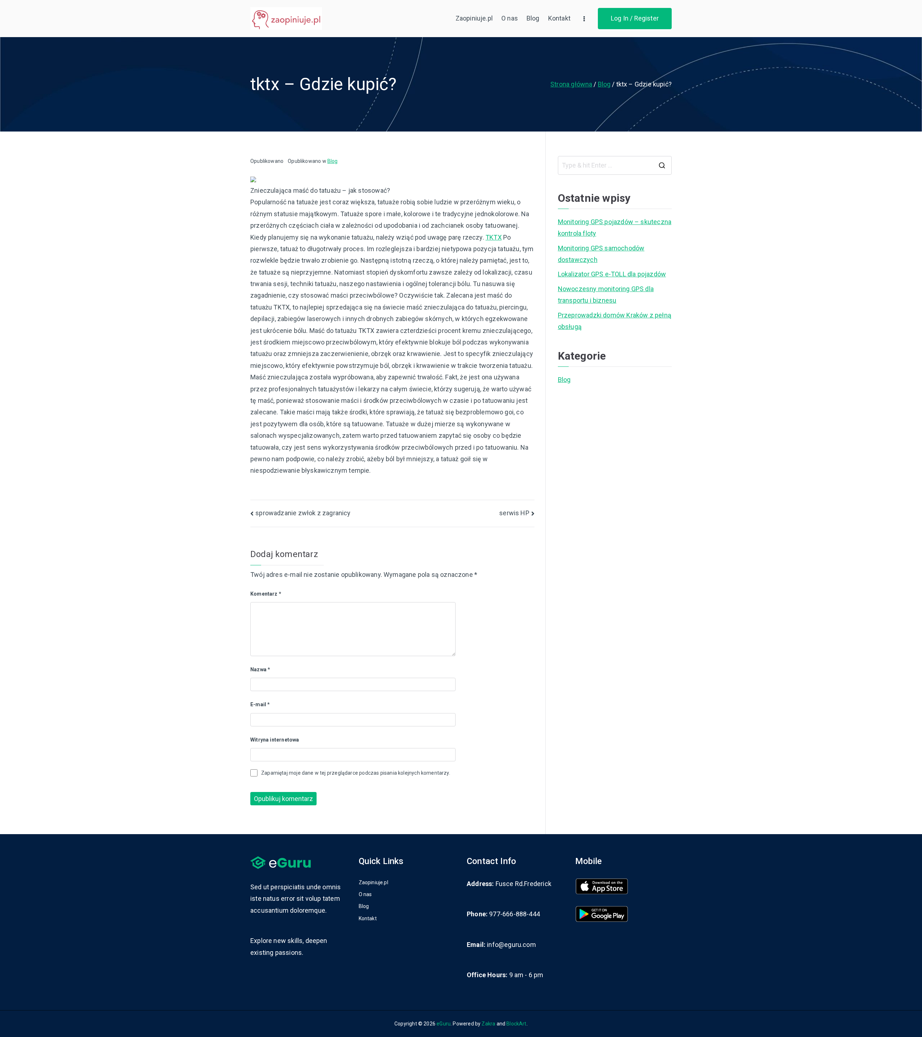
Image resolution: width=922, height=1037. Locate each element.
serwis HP (514, 513)
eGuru (444, 1024)
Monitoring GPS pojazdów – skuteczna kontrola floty (614, 227)
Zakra (488, 1024)
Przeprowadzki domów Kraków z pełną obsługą (614, 320)
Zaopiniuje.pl (474, 18)
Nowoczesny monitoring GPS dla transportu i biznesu (606, 294)
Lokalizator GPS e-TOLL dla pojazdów (612, 274)
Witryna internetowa (274, 740)
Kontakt (559, 18)
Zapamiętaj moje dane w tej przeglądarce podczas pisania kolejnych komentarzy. (355, 773)
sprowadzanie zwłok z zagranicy (302, 513)
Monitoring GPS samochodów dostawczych (601, 253)
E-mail (260, 704)
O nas (509, 18)
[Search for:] (614, 165)
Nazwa (260, 669)
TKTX (493, 237)
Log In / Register (635, 18)
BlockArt (516, 1024)
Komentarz (265, 594)
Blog (533, 18)
